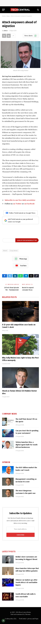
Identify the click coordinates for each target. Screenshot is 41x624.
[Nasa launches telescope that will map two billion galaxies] (8, 571)
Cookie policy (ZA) (10, 619)
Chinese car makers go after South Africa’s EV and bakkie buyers (26, 582)
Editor (6, 30)
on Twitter (17, 203)
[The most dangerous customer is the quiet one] (8, 493)
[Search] (38, 9)
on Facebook (29, 203)
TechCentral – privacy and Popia (28, 619)
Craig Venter (14, 250)
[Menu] (3, 9)
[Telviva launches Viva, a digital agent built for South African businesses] (8, 445)
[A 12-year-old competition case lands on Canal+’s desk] (20, 311)
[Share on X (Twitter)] (4, 36)
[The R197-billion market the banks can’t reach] (8, 470)
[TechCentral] (20, 9)
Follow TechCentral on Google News (22, 213)
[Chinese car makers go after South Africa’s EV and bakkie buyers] (8, 582)
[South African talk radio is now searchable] (8, 597)
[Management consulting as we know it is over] (8, 482)
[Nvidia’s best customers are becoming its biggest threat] (8, 559)
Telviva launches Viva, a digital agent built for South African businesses (26, 444)
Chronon (27, 614)
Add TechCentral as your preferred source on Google (20, 220)
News (8, 16)
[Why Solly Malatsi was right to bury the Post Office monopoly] (20, 344)
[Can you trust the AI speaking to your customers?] (8, 433)
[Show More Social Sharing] (13, 36)
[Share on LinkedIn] (9, 36)
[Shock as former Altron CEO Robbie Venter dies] (20, 377)
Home (4, 16)
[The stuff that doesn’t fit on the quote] (8, 422)
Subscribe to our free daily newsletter (20, 200)
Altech (5, 250)
